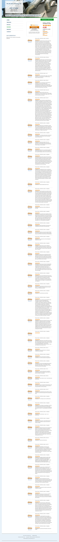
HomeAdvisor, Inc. (32, 538)
